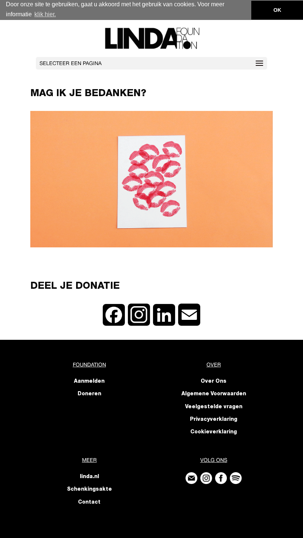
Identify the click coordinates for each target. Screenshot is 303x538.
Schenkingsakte (89, 489)
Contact (89, 502)
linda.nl (89, 477)
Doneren (89, 394)
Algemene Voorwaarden (213, 394)
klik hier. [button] (45, 14)
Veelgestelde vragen (213, 407)
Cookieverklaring (213, 432)
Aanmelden (89, 381)
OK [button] (277, 10)
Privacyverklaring (213, 419)
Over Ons (214, 381)
